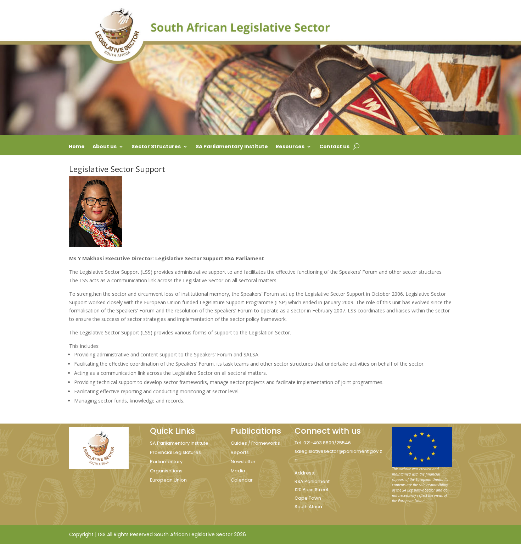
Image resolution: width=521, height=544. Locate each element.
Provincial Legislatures (175, 452)
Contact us (334, 147)
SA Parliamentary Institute (232, 147)
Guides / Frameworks (255, 443)
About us (105, 147)
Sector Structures (156, 147)
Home (77, 147)
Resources (290, 147)
